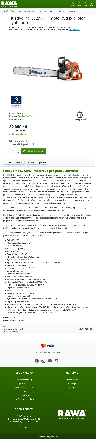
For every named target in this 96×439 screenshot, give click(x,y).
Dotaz (43, 163)
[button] (79, 4)
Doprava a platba (24, 383)
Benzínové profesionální (28, 116)
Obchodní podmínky (24, 379)
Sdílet (32, 163)
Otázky (72, 387)
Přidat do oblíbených (15, 163)
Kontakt (24, 427)
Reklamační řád (24, 395)
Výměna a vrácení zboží (24, 399)
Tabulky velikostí (72, 379)
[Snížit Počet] (18, 152)
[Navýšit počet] (18, 149)
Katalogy (72, 383)
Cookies (24, 391)
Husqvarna (21, 113)
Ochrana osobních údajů (24, 387)
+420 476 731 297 (49, 352)
